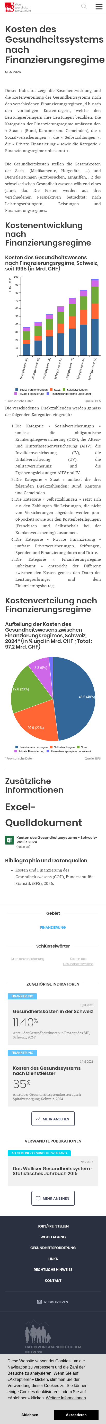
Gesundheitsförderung (53, 1248)
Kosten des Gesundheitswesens (78, 961)
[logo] (18, 7)
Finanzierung (53, 928)
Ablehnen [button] (29, 1415)
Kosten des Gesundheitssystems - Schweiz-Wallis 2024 (56, 842)
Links (53, 1259)
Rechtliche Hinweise (53, 1270)
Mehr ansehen (56, 1119)
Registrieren (56, 1302)
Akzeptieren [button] (76, 1415)
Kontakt (53, 1281)
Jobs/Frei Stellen (53, 1226)
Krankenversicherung (27, 958)
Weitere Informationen (66, 1398)
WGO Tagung (53, 1237)
